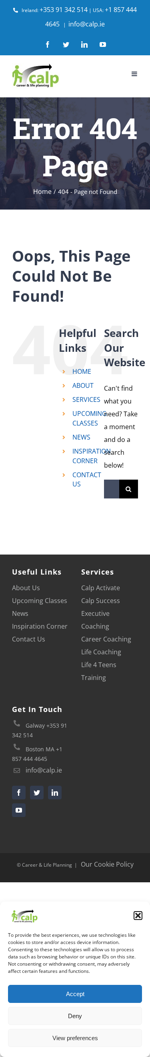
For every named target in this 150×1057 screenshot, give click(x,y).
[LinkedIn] (55, 792)
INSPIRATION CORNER (91, 456)
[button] (138, 916)
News (20, 613)
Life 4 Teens (98, 664)
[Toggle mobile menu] (135, 74)
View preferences (75, 1038)
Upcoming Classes (39, 600)
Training (93, 677)
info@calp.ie (86, 24)
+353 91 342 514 (64, 9)
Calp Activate (100, 587)
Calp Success (100, 600)
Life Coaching (101, 652)
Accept (75, 993)
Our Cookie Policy (107, 864)
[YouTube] (19, 810)
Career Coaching (106, 639)
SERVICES (86, 399)
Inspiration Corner (40, 626)
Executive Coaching (95, 620)
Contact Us (28, 639)
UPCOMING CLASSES (89, 418)
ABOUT (83, 385)
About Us (26, 587)
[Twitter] (37, 792)
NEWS (81, 437)
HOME (81, 371)
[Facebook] (19, 792)
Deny (75, 1016)
